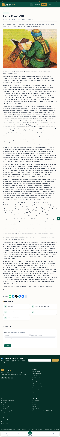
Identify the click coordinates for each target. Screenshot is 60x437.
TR (55, 1)
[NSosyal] (12, 378)
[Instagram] (9, 378)
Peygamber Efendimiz (8, 400)
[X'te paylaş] (16, 296)
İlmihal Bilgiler (6, 404)
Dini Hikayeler (6, 406)
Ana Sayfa (7, 10)
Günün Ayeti (6, 419)
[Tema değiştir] (53, 4)
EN (57, 1)
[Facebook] (2, 378)
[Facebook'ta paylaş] (23, 296)
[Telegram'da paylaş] (13, 296)
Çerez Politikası (37, 409)
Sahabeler (13, 10)
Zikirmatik (5, 413)
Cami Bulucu (6, 423)
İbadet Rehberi (37, 384)
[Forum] (31, 4)
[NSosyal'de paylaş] (19, 296)
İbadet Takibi (6, 421)
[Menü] (56, 4)
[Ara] (50, 4)
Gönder (7, 345)
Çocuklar (35, 392)
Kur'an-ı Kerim (36, 371)
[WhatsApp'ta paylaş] (10, 296)
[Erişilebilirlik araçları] (58, 218)
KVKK (34, 404)
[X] (5, 378)
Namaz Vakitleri (37, 373)
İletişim (51, 1)
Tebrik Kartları (36, 394)
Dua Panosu (6, 415)
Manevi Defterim (37, 388)
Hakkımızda (46, 1)
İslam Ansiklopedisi (7, 411)
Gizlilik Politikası (37, 406)
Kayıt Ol (44, 4)
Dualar (35, 375)
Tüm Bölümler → (7, 409)
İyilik (4, 417)
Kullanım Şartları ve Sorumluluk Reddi (42, 411)
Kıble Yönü (35, 381)
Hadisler (35, 379)
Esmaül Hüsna (36, 377)
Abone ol (55, 360)
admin (6, 19)
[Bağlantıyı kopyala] (26, 296)
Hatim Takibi (36, 390)
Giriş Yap (37, 4)
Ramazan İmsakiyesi (38, 386)
